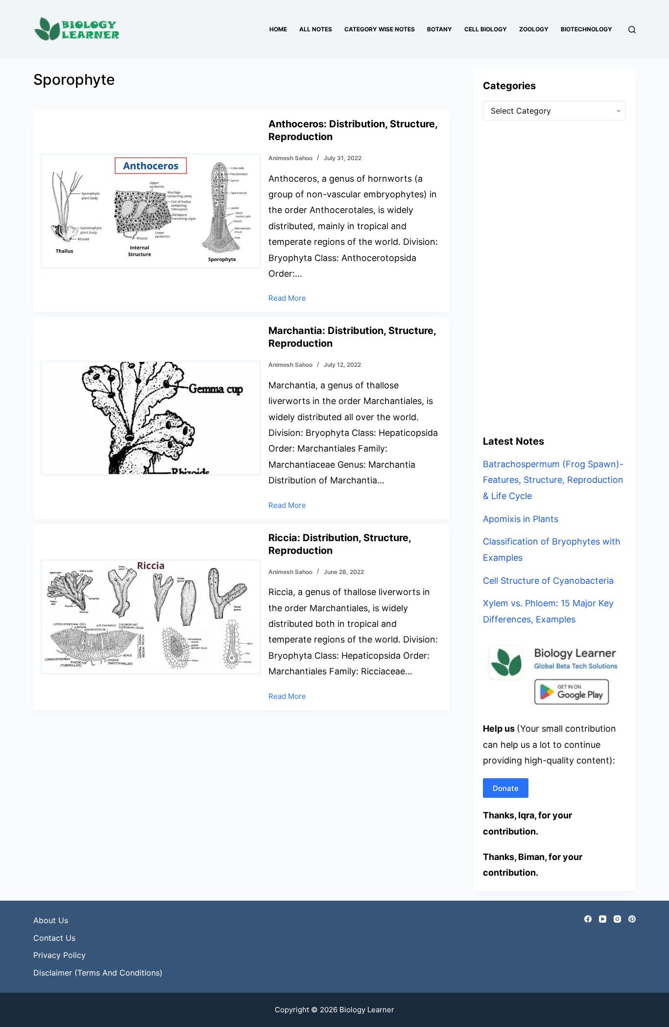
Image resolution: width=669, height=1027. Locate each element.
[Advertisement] (554, 277)
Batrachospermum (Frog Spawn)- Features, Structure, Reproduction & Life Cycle (553, 480)
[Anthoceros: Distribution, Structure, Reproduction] (151, 211)
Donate (506, 788)
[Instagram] (617, 919)
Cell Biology (485, 29)
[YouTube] (602, 919)
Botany (439, 29)
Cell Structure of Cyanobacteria (548, 580)
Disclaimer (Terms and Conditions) (98, 973)
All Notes (315, 29)
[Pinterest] (632, 919)
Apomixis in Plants (520, 519)
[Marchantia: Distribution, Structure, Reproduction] (151, 418)
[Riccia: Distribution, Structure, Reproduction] (151, 617)
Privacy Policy (59, 955)
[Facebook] (588, 919)
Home (278, 29)
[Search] (632, 29)
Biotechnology (586, 29)
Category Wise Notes (379, 29)
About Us (50, 920)
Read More (287, 299)
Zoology (534, 29)
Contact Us (54, 938)
